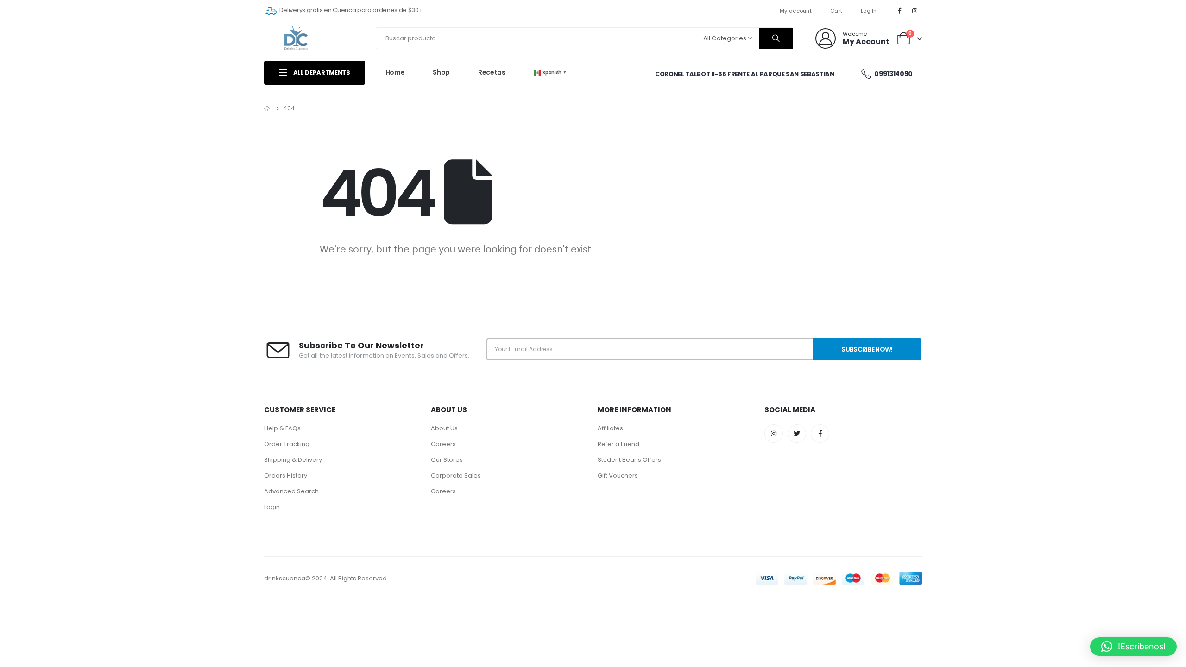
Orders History (285, 475)
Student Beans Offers (629, 459)
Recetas (491, 72)
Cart (836, 10)
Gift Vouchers (618, 475)
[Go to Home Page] (267, 108)
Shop (441, 72)
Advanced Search (291, 491)
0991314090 (893, 73)
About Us (444, 428)
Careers (443, 444)
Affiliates (610, 428)
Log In (869, 10)
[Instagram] (914, 10)
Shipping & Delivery (293, 459)
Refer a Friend (618, 444)
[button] (1133, 646)
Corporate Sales (456, 475)
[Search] (776, 38)
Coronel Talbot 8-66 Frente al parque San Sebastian (744, 73)
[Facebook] (899, 10)
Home (395, 72)
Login (272, 507)
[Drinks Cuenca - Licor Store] (296, 38)
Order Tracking (286, 444)
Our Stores (447, 459)
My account (796, 10)
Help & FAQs (282, 428)
